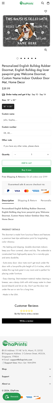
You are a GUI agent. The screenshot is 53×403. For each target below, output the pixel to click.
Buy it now (26, 169)
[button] (48, 3)
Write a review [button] (26, 320)
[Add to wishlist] (45, 11)
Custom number (9, 126)
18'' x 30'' (8, 106)
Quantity (6, 154)
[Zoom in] (45, 50)
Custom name (8, 113)
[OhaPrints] (26, 3)
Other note (7, 140)
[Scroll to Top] (48, 389)
